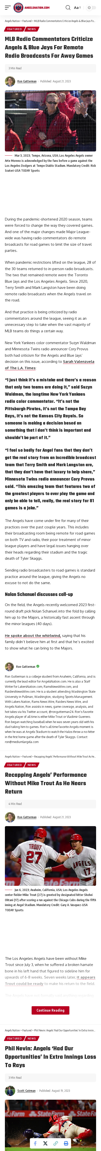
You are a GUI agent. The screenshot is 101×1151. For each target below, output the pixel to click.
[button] (55, 1143)
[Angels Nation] (31, 7)
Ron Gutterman (27, 81)
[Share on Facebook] (35, 1143)
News (32, 29)
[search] (68, 8)
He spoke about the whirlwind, (33, 635)
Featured (14, 29)
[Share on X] (45, 1143)
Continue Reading (50, 1010)
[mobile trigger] (9, 7)
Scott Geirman (26, 1091)
